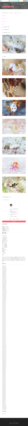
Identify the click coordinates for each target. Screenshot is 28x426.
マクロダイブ (9, 260)
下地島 (12, 260)
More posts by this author (13, 216)
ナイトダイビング (8, 258)
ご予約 (17, 419)
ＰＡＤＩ (15, 260)
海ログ (10, 419)
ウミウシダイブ (19, 257)
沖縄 (11, 258)
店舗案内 (7, 419)
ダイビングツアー (23, 260)
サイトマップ (20, 419)
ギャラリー (13, 419)
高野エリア (18, 260)
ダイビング (9, 257)
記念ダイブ (4, 258)
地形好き (14, 258)
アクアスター (20, 258)
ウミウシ (24, 258)
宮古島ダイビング (11, 5)
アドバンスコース (5, 257)
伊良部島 (15, 257)
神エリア (12, 257)
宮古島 (17, 258)
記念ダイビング (4, 260)
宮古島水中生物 (7, 5)
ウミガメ (23, 257)
